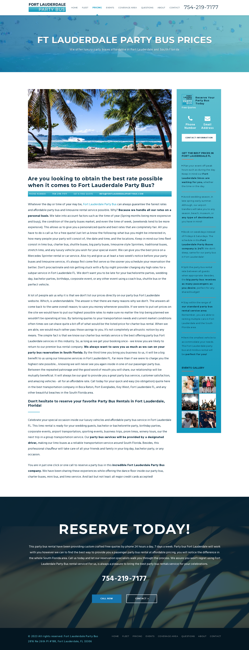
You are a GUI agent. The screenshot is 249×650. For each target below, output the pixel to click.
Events (110, 7)
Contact (174, 7)
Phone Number (190, 126)
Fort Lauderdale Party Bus (100, 204)
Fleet (85, 7)
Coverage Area (127, 7)
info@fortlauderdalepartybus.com (121, 194)
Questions (147, 7)
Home (74, 7)
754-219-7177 (201, 7)
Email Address (207, 126)
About (161, 7)
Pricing (97, 7)
